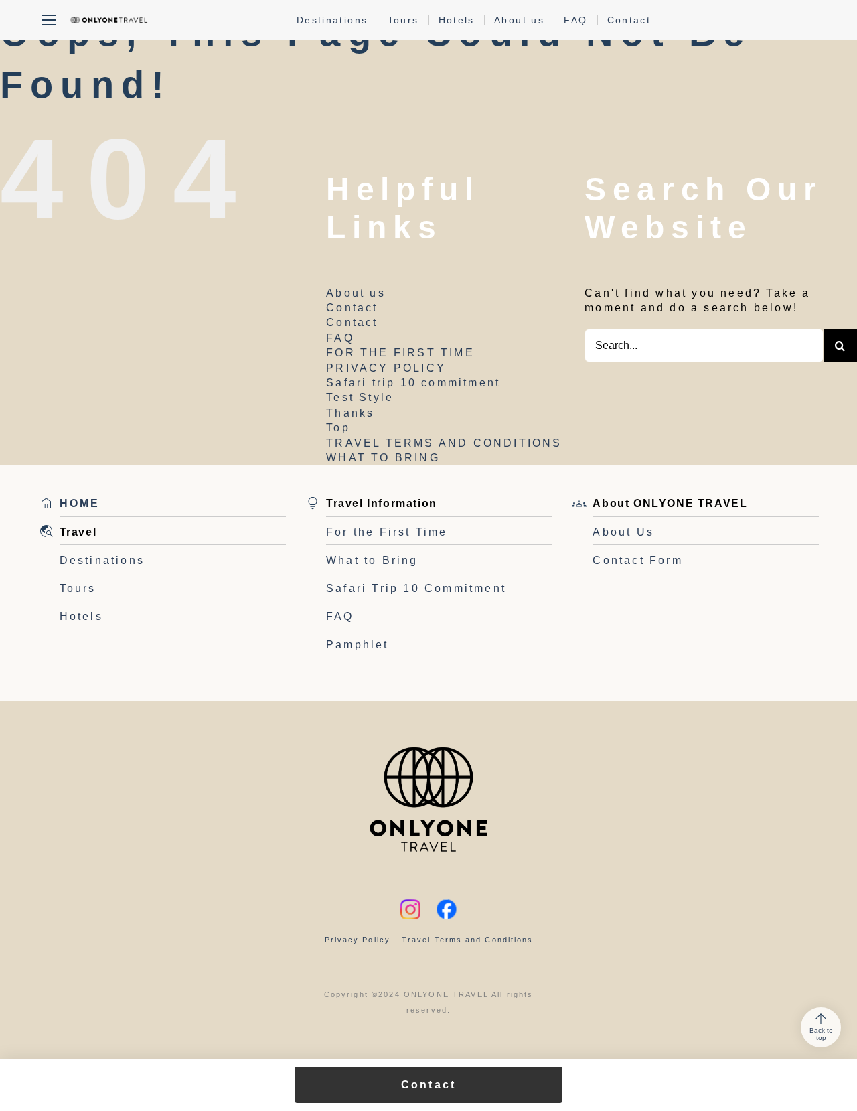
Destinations (332, 20)
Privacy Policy (357, 940)
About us (519, 20)
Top (338, 427)
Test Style (360, 397)
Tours (403, 20)
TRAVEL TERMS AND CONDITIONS (444, 443)
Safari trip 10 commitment (413, 382)
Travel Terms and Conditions (467, 940)
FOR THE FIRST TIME (400, 352)
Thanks (350, 413)
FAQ (575, 20)
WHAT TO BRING (383, 457)
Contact (629, 20)
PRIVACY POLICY (386, 368)
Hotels (457, 20)
